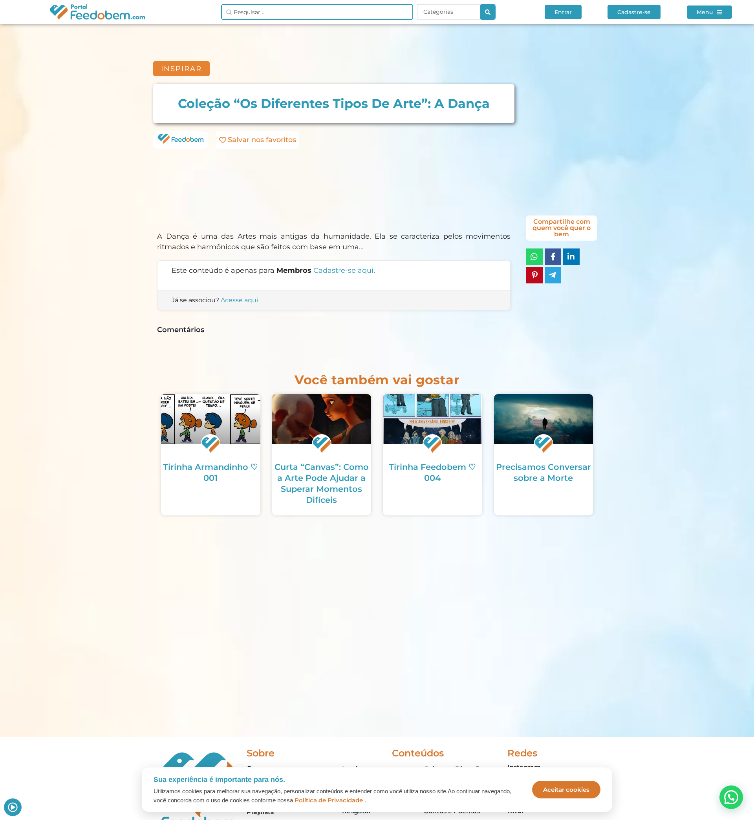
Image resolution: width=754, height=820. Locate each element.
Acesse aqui (239, 300)
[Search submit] (488, 12)
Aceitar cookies (566, 789)
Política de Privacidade (328, 800)
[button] (731, 797)
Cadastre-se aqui (343, 270)
